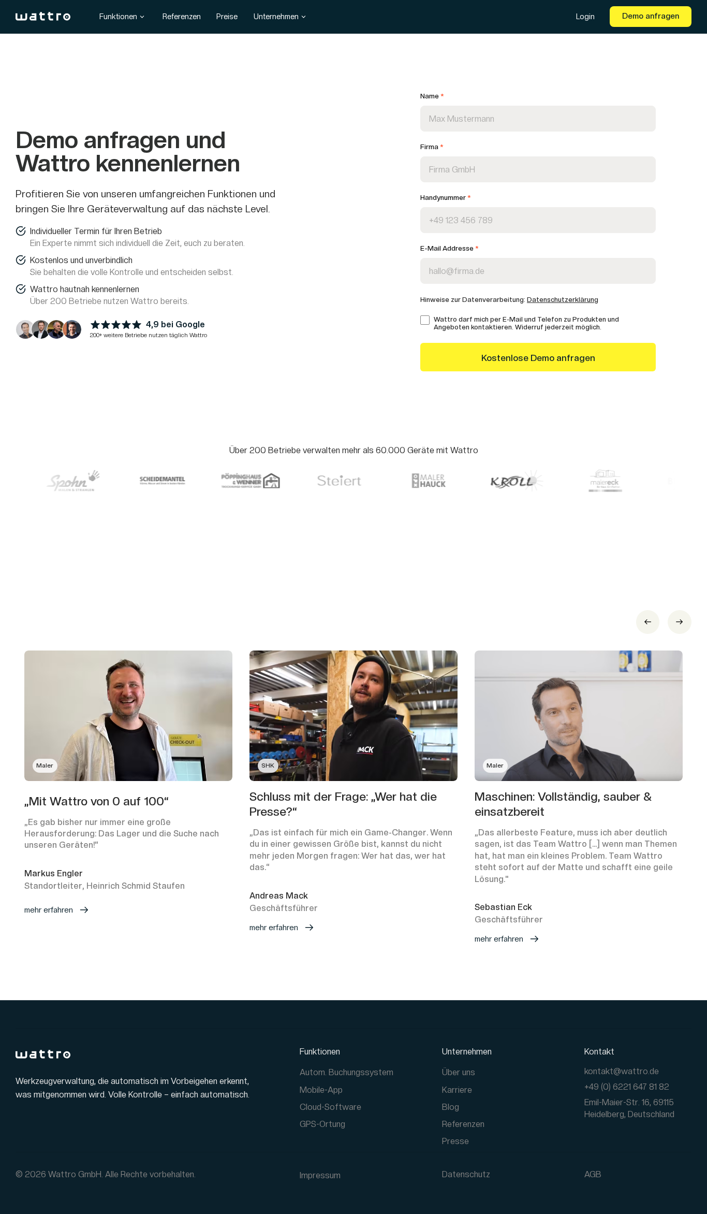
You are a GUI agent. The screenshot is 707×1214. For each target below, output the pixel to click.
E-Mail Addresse (449, 248)
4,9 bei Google (175, 324)
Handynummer (445, 197)
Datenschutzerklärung (562, 300)
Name (432, 96)
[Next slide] (679, 622)
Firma (431, 146)
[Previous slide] (648, 622)
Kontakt (599, 1052)
